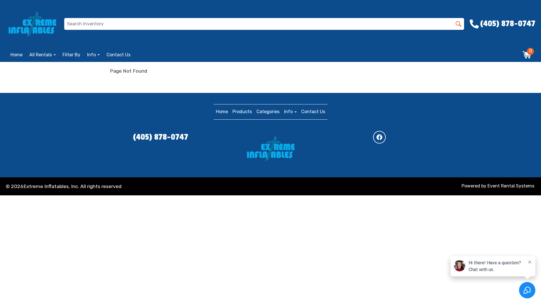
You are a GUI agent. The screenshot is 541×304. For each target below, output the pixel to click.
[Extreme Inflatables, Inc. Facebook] (379, 137)
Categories (268, 111)
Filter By (71, 54)
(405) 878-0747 (160, 137)
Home (16, 54)
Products (242, 111)
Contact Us (118, 54)
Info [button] (92, 54)
